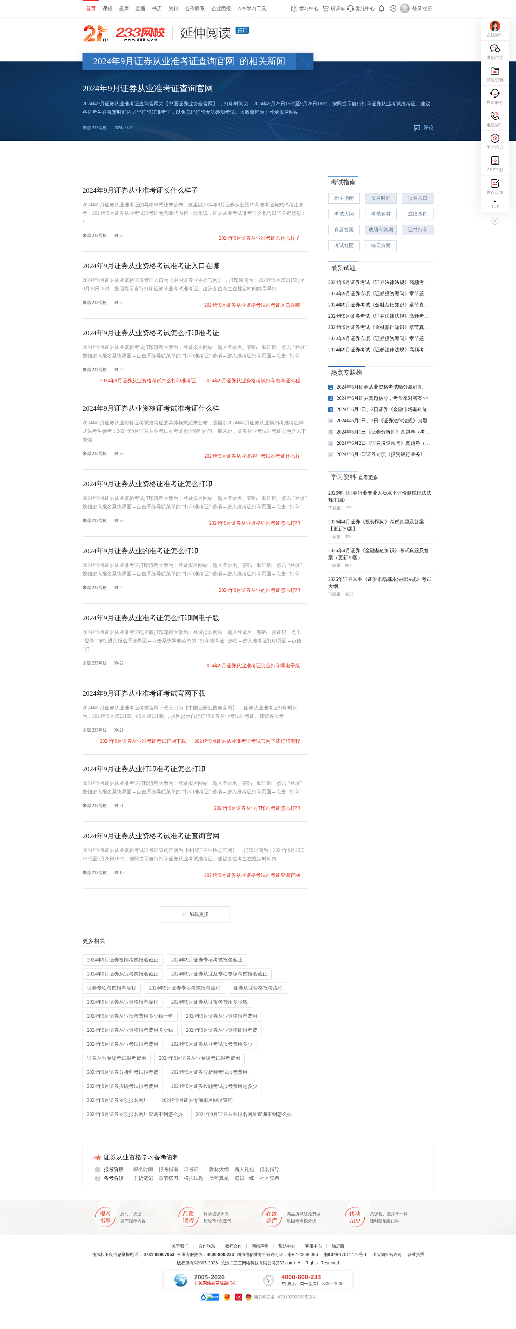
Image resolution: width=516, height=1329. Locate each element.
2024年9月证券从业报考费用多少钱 (209, 1002)
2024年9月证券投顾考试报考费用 (122, 1086)
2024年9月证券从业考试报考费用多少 (211, 1044)
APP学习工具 (252, 8)
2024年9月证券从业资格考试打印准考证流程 (252, 380)
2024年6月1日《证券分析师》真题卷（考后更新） (382, 432)
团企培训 (495, 147)
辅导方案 (381, 245)
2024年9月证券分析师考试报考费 (122, 1072)
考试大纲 (344, 214)
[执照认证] (227, 1297)
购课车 (337, 8)
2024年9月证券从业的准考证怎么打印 (140, 551)
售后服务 (495, 102)
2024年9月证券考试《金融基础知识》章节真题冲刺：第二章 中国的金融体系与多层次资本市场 (381, 305)
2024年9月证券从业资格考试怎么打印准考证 (150, 333)
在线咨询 (495, 35)
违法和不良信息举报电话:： (133, 1254)
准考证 (191, 1169)
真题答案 (344, 229)
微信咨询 (495, 57)
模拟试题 (194, 1178)
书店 (157, 8)
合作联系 (195, 8)
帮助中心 (286, 1246)
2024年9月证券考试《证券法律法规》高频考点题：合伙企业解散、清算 (381, 349)
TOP (495, 206)
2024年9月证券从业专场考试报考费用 (199, 1058)
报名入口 (418, 198)
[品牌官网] (209, 1297)
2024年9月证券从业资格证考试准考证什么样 (150, 408)
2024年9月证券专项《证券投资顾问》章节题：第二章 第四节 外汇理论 (381, 293)
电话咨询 (495, 125)
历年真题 (219, 1178)
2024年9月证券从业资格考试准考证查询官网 (150, 836)
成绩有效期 (381, 229)
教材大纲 (219, 1169)
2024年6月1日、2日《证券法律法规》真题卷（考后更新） (382, 420)
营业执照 (416, 1254)
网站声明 (260, 1246)
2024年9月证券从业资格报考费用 (221, 1016)
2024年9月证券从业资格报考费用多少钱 (130, 1030)
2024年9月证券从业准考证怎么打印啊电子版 (150, 618)
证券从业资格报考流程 (258, 988)
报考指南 (168, 1169)
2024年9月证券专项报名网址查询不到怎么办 (135, 1114)
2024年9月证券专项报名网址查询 (197, 1100)
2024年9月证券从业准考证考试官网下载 (143, 693)
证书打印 (418, 229)
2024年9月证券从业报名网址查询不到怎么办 (244, 1114)
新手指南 (344, 198)
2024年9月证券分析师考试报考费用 (209, 1072)
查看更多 (368, 477)
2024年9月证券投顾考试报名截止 (122, 960)
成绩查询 (418, 214)
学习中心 (308, 8)
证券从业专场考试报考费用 (116, 1058)
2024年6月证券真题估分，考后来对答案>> (379, 398)
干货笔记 (143, 1178)
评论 (429, 127)
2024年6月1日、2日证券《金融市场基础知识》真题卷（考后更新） (382, 409)
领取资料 (495, 80)
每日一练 (244, 1178)
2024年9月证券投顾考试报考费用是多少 (214, 1086)
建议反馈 (495, 192)
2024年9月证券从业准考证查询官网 (147, 88)
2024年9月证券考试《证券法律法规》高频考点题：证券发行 (381, 316)
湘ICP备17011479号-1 (345, 1254)
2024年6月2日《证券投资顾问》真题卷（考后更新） (382, 443)
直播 (140, 8)
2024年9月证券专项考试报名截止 (207, 960)
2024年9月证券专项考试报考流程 (184, 988)
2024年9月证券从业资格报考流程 (122, 1002)
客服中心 (364, 8)
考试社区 (344, 245)
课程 (107, 8)
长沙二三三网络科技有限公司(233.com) (258, 1263)
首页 (91, 8)
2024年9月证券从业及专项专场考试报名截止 (219, 974)
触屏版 (338, 1246)
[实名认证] (238, 1297)
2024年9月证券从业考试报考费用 (122, 1044)
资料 (173, 8)
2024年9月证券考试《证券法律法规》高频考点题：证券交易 (381, 282)
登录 (417, 8)
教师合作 (233, 1246)
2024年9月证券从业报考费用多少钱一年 (130, 1016)
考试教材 (381, 214)
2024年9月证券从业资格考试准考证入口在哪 (150, 266)
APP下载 (495, 169)
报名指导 (269, 1169)
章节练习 (168, 1178)
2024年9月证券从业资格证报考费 (221, 1030)
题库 (124, 8)
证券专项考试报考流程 (111, 988)
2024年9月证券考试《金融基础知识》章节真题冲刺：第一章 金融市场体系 (381, 327)
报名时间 (381, 198)
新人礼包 (244, 1169)
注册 (427, 8)
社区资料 (269, 1178)
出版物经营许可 (387, 1254)
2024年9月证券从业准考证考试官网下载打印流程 (247, 741)
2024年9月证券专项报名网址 (117, 1100)
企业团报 (221, 8)
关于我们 (180, 1246)
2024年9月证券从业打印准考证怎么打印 (143, 769)
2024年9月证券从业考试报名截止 (122, 974)
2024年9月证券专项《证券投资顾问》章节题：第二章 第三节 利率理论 (381, 338)
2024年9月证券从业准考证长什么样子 (140, 190)
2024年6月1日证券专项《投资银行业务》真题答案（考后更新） (382, 454)
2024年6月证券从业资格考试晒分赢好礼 (376, 387)
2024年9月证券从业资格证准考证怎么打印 (147, 484)
